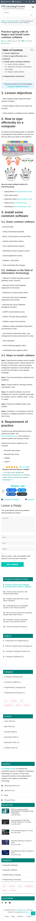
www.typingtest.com (24, 199)
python (18, 705)
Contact (28, 916)
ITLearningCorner (13, 6)
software (26, 705)
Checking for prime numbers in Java (22, 852)
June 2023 (8, 721)
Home (7, 916)
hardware (31, 499)
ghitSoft (25, 912)
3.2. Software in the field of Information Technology (18, 68)
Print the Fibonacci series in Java (21, 841)
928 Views (6, 43)
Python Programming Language (18, 646)
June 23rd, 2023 (16, 844)
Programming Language (13, 687)
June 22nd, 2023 (16, 854)
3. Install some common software (16, 62)
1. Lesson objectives (10, 53)
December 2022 (10, 737)
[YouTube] (33, 1)
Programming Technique (13, 693)
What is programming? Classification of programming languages (22, 811)
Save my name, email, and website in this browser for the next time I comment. (15, 557)
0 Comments (28, 41)
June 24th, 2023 (15, 832)
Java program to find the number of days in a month (21, 821)
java (21, 701)
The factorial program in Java (22, 830)
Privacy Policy (9, 800)
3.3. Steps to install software (14, 72)
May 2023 (8, 726)
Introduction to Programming (16, 641)
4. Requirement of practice (13, 76)
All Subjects (18, 1)
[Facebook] (26, 1)
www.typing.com (20, 203)
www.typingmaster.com (23, 191)
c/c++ (6, 701)
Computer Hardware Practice (18, 86)
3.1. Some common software (15, 64)
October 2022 (9, 748)
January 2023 (9, 732)
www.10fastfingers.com (22, 206)
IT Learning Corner (8, 769)
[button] (31, 49)
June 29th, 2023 (15, 815)
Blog (6, 795)
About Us (20, 916)
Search (31, 15)
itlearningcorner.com (12, 786)
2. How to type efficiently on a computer (14, 57)
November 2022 (10, 742)
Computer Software (11, 682)
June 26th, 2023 (15, 824)
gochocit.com (7, 1)
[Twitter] (29, 1)
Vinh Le (5, 41)
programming (8, 705)
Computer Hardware (11, 499)
